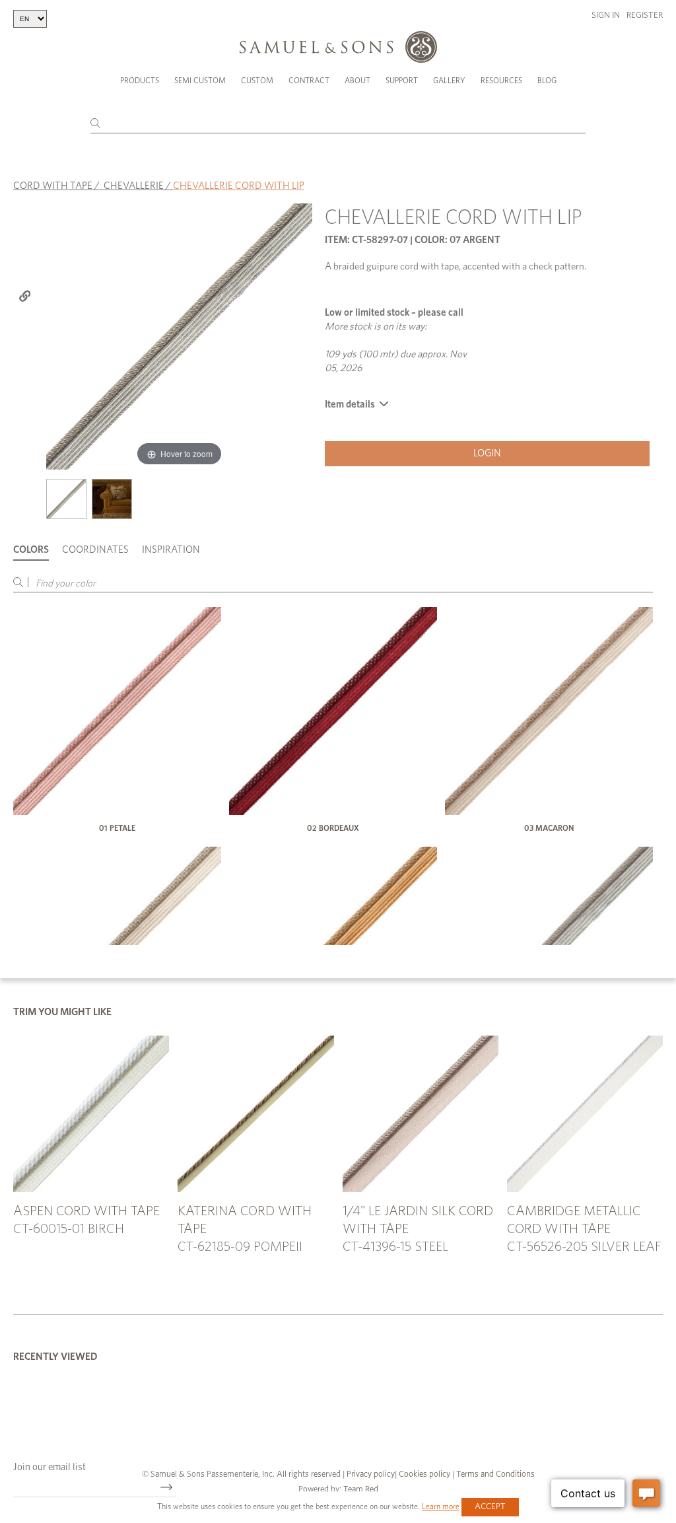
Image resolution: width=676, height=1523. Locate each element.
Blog (547, 81)
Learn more (440, 1506)
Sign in (606, 15)
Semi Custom (200, 81)
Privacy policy (371, 1474)
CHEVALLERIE (134, 186)
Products (139, 81)
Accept (490, 1507)
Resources (501, 81)
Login (487, 453)
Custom (257, 81)
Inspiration (171, 550)
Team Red (360, 1489)
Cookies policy (424, 1474)
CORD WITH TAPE (52, 186)
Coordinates (95, 550)
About (357, 81)
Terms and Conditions (494, 1474)
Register (644, 15)
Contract (308, 81)
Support (402, 81)
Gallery (449, 81)
